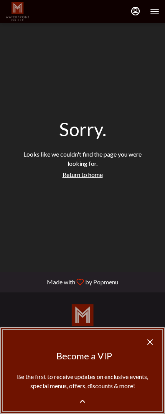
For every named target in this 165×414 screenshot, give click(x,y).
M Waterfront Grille (82, 321)
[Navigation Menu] (154, 11)
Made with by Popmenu (62, 282)
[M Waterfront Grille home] (40, 11)
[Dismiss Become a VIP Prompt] (150, 342)
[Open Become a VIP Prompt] (82, 401)
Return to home (83, 174)
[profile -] (135, 11)
